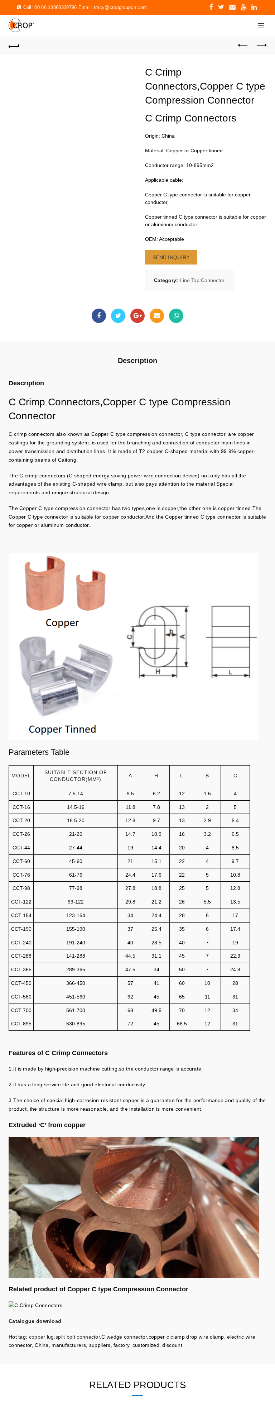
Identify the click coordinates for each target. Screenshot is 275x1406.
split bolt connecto (77, 1337)
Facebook (99, 316)
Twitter (118, 316)
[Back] (14, 45)
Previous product (243, 45)
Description (137, 360)
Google (137, 316)
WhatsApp (176, 316)
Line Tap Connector (202, 280)
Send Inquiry (171, 257)
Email (157, 316)
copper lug (40, 1337)
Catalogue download (35, 1321)
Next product (261, 45)
